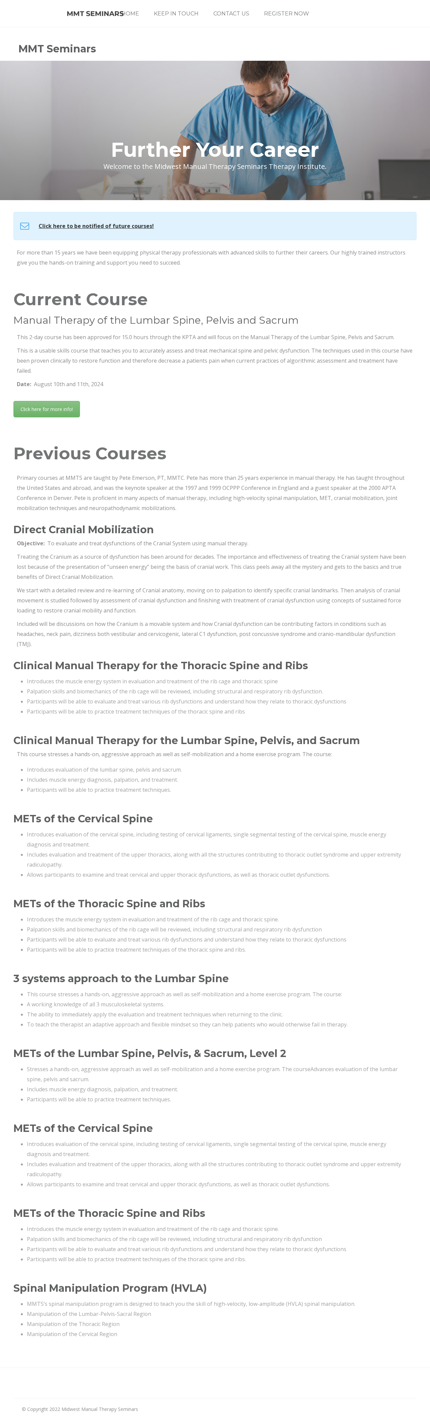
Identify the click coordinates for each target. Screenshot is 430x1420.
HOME (130, 13)
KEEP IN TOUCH (176, 13)
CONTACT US (231, 13)
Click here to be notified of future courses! (96, 226)
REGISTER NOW (286, 13)
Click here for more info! (46, 409)
